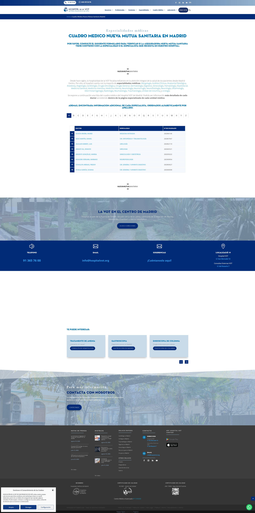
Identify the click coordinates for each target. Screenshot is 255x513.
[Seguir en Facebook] (176, 2)
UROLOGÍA (124, 144)
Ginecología (158, 85)
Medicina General (79, 88)
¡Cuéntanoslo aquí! (159, 260)
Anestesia (71, 85)
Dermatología (137, 85)
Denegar (28, 507)
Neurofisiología (153, 88)
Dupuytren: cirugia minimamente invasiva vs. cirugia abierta (106, 437)
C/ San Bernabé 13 (223, 259)
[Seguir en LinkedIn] (183, 2)
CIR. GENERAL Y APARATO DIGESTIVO (133, 165)
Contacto (147, 431)
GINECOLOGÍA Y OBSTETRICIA (130, 154)
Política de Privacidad (124, 508)
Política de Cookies (138, 508)
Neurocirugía (140, 88)
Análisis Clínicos (159, 83)
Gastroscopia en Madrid (123, 348)
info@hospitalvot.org (95, 260)
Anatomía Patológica (176, 83)
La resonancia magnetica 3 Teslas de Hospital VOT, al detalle (78, 437)
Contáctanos (74, 407)
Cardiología (92, 85)
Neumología (127, 88)
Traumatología (134, 91)
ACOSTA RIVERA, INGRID (84, 134)
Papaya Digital (121, 512)
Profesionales (119, 10)
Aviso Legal (149, 508)
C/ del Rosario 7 (223, 266)
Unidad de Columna (151, 91)
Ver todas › (74, 469)
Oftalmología (177, 88)
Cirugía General (123, 85)
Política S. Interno (160, 508)
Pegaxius (136, 512)
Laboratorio (171, 10)
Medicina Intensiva (96, 88)
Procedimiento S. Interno (175, 508)
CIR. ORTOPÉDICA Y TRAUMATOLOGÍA (133, 139)
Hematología (170, 85)
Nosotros (108, 10)
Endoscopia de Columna (165, 348)
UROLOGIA (124, 149)
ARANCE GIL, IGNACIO (83, 149)
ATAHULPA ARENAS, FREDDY (86, 165)
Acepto (11, 507)
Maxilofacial (182, 85)
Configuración (46, 507)
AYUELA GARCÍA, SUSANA (85, 170)
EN (190, 2)
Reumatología (120, 91)
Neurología (166, 88)
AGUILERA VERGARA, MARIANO (87, 159)
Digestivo (148, 85)
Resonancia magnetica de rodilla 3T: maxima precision (106, 449)
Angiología (81, 85)
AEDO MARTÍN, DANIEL (84, 139)
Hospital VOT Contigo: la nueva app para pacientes (79, 446)
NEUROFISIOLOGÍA (126, 159)
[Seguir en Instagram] (179, 2)
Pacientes (131, 10)
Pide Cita (183, 10)
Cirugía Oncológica (106, 85)
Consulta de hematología (83, 348)
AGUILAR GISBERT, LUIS (84, 144)
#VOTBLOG (99, 431)
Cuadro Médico (158, 10)
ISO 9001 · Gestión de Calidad (127, 486)
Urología (166, 91)
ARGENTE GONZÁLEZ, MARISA (86, 154)
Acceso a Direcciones (127, 226)
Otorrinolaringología (94, 91)
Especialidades (144, 10)
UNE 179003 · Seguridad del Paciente (175, 486)
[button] (53, 490)
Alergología (146, 83)
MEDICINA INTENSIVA (127, 134)
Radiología (108, 91)
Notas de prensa (79, 431)
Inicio (68, 17)
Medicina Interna (113, 88)
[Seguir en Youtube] (186, 2)
